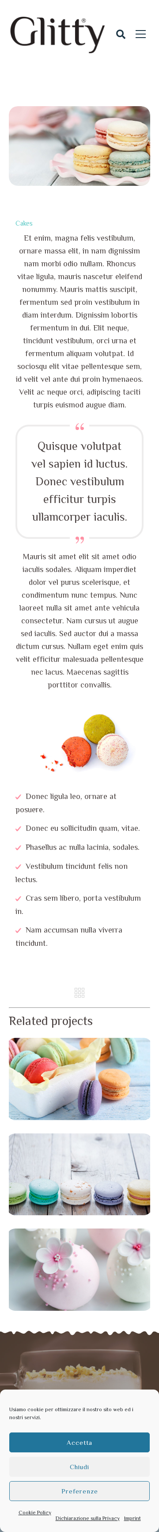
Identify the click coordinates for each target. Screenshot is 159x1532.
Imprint (132, 1518)
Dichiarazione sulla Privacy (88, 1518)
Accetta (79, 1442)
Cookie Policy (35, 1512)
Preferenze (79, 1491)
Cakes (24, 223)
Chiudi (79, 1467)
